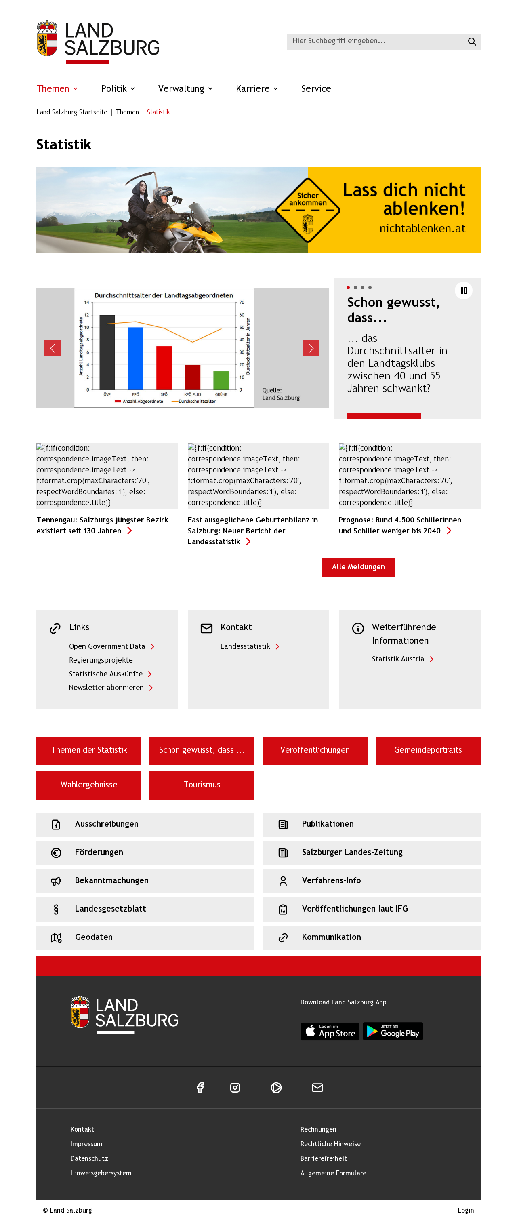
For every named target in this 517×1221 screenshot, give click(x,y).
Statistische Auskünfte (106, 674)
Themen (54, 89)
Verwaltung (182, 89)
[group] (258, 348)
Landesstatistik (245, 647)
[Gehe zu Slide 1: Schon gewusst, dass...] (348, 287)
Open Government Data (107, 647)
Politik (115, 89)
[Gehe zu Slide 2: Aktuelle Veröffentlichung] (355, 287)
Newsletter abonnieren (106, 688)
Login (466, 1211)
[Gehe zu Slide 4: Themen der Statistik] (370, 287)
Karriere (254, 89)
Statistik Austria (398, 659)
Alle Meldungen (358, 567)
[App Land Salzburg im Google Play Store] (393, 1031)
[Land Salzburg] (97, 41)
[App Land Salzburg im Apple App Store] (330, 1031)
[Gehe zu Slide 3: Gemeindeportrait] (362, 287)
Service (316, 89)
